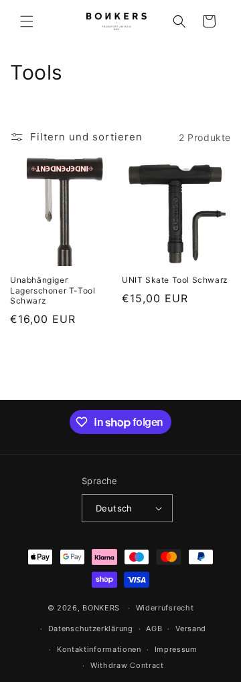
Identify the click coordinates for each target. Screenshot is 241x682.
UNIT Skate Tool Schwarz (175, 280)
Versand (190, 628)
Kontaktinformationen (99, 649)
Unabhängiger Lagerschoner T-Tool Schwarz (52, 290)
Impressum (176, 649)
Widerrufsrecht (165, 607)
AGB (154, 628)
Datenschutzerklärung (90, 628)
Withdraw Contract (127, 665)
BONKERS (101, 607)
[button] (27, 21)
